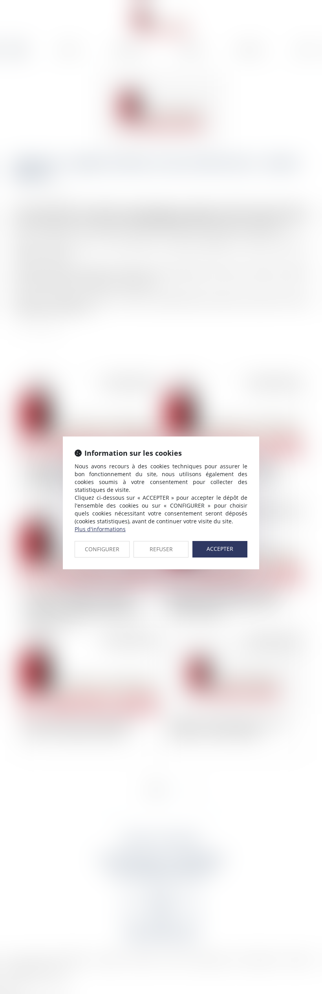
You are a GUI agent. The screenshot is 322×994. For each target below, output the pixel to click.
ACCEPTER (220, 548)
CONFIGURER (102, 549)
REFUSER (161, 549)
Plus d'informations (100, 529)
